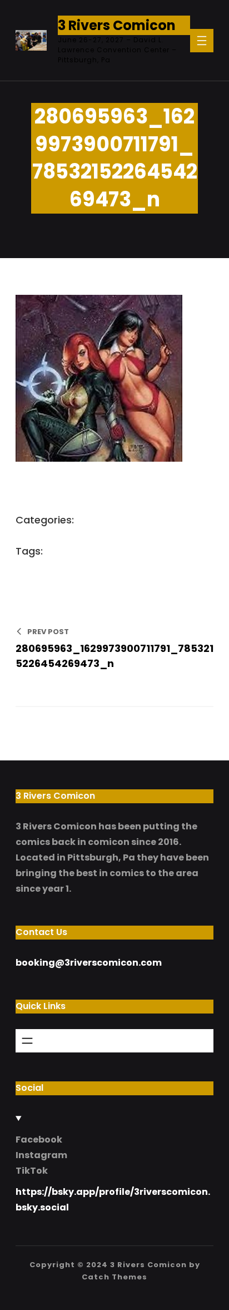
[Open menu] (201, 40)
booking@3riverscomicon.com (89, 962)
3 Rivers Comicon (117, 25)
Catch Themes (114, 1277)
